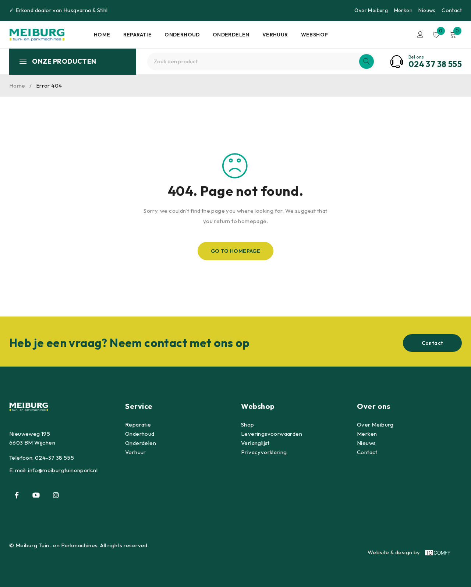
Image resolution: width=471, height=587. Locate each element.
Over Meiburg (371, 10)
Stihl (102, 10)
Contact (452, 10)
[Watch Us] (36, 495)
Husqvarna (77, 10)
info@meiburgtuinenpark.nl (63, 470)
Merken (403, 10)
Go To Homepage (236, 251)
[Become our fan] (16, 495)
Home (17, 85)
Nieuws (426, 10)
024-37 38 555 (54, 457)
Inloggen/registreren (420, 34)
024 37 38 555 (435, 64)
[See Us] (56, 495)
